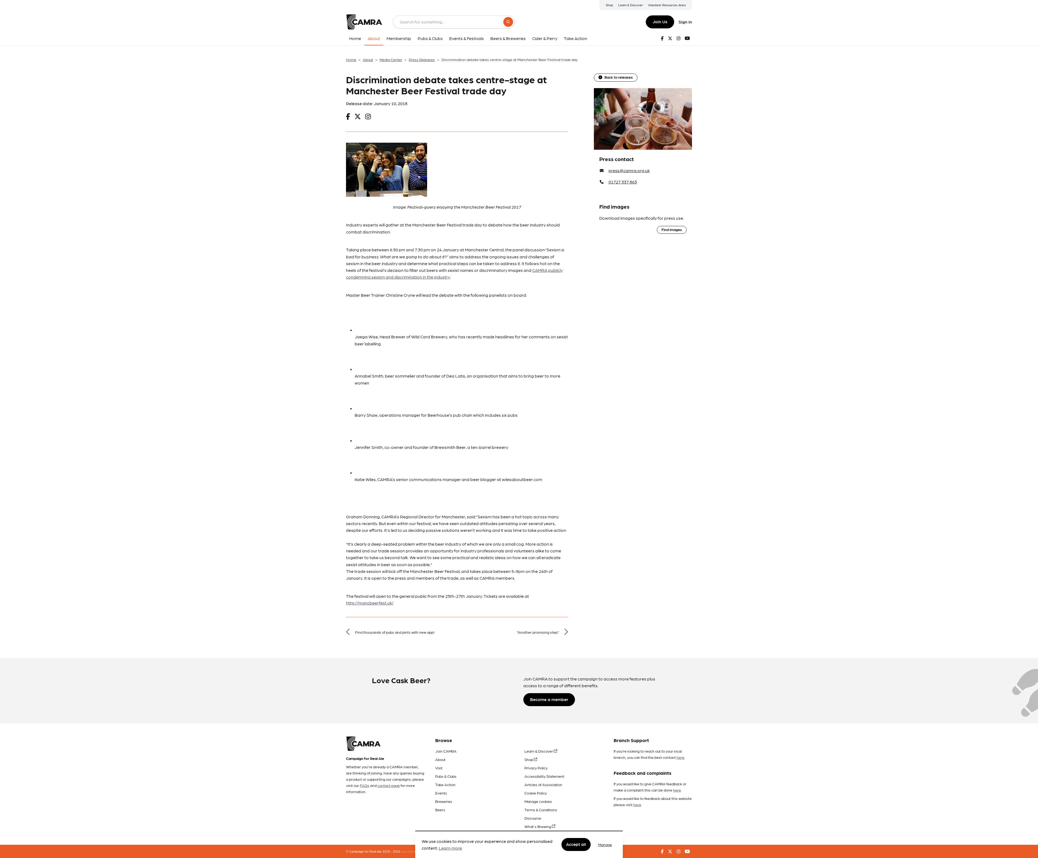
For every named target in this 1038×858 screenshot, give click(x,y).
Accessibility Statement (544, 776)
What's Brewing (538, 826)
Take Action (445, 784)
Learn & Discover (630, 5)
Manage (605, 844)
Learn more (450, 848)
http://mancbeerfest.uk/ (370, 602)
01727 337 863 (622, 181)
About (368, 59)
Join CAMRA (446, 751)
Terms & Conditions (540, 809)
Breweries (443, 801)
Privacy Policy (536, 768)
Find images (671, 229)
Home (351, 59)
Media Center (391, 59)
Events (441, 793)
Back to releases (618, 77)
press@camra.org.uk (629, 170)
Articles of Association (543, 784)
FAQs (364, 785)
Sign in (685, 21)
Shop (609, 5)
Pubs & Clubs (446, 776)
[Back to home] (364, 21)
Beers (440, 809)
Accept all (576, 844)
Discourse (532, 818)
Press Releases (422, 59)
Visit (439, 768)
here (680, 757)
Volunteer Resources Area (667, 5)
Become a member (549, 699)
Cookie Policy (535, 793)
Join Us (660, 21)
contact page (388, 785)
